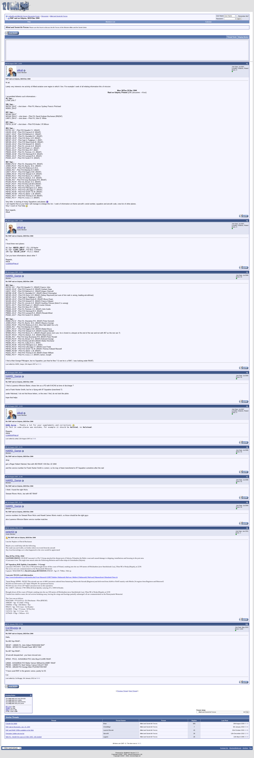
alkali (20, 70)
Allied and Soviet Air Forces (58, 16)
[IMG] (7, 710)
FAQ (29, 22)
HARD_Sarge (13, 275)
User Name (220, 16)
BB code (8, 706)
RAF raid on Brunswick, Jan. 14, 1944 (18, 727)
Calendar (208, 22)
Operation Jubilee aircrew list (15, 733)
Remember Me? (243, 16)
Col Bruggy (12, 628)
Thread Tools (231, 37)
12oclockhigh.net (235, 748)
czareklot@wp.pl (12, 264)
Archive (245, 748)
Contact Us (224, 748)
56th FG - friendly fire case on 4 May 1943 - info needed (24, 737)
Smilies (8, 708)
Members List (110, 22)
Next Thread (133, 691)
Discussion (44, 16)
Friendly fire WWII (11, 723)
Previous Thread (122, 691)
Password (219, 18)
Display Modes (243, 37)
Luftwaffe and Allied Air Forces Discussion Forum (24, 16)
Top (250, 748)
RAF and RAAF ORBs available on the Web (20, 730)
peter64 (10, 531)
